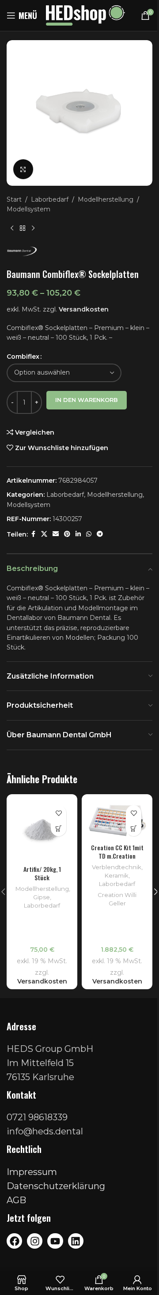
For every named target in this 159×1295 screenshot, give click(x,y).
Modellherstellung (105, 199)
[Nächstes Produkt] (33, 228)
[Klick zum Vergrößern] (23, 169)
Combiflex (23, 356)
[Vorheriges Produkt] (12, 228)
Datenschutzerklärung (56, 1186)
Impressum (32, 1172)
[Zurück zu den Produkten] (22, 228)
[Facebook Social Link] (33, 534)
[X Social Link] (44, 534)
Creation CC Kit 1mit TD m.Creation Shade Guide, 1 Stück (117, 856)
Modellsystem (28, 209)
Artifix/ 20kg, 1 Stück (42, 873)
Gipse (41, 897)
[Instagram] (34, 1241)
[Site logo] (85, 15)
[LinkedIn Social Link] (78, 534)
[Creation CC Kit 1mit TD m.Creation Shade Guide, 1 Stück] (117, 819)
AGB (16, 1200)
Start (14, 199)
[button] (58, 828)
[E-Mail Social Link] (55, 534)
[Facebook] (14, 1241)
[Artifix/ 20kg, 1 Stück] (42, 829)
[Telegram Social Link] (100, 534)
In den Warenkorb (86, 399)
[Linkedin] (75, 1241)
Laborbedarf (49, 199)
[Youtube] (55, 1241)
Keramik (117, 875)
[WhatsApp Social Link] (88, 534)
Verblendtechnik (116, 867)
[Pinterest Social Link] (67, 534)
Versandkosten (84, 309)
